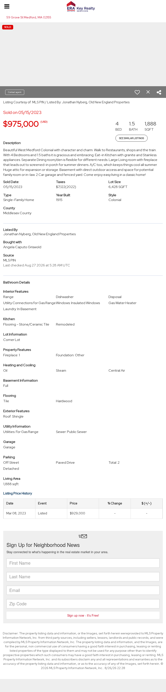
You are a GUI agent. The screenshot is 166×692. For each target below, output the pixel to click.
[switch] (137, 92)
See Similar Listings (131, 138)
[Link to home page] (83, 6)
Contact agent (14, 92)
